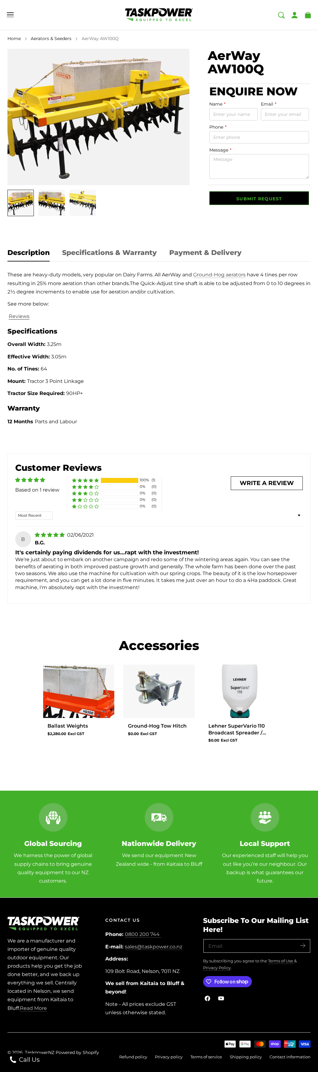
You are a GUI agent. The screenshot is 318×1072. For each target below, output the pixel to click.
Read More (33, 1008)
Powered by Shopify (77, 1052)
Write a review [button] (267, 483)
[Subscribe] (303, 945)
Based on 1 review (37, 490)
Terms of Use (281, 961)
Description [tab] (28, 252)
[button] (10, 15)
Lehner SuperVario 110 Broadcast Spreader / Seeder (236, 729)
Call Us (28, 1059)
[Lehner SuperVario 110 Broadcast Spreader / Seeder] (239, 691)
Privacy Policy (217, 967)
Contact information (290, 1057)
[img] (50, 535)
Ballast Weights (68, 726)
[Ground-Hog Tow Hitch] (158, 691)
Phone (217, 127)
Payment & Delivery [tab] (205, 252)
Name (217, 104)
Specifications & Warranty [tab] (109, 252)
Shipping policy (246, 1057)
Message (220, 150)
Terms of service (206, 1057)
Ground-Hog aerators (219, 275)
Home (14, 38)
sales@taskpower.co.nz (153, 947)
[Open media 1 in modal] (178, 60)
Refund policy (133, 1057)
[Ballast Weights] (78, 691)
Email (268, 104)
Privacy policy (169, 1057)
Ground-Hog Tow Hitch (157, 726)
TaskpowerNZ (39, 1052)
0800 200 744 (142, 934)
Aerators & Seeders (51, 38)
